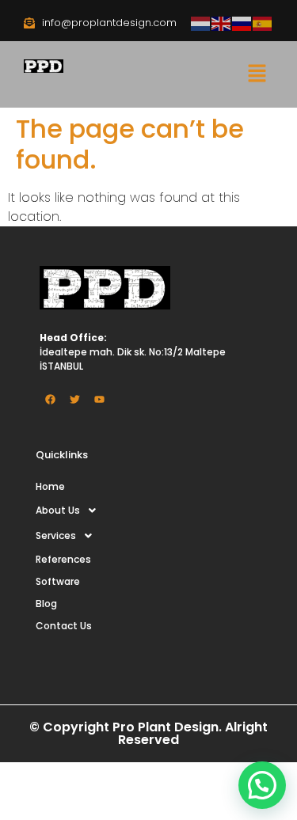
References (63, 559)
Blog (46, 603)
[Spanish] (263, 22)
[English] (221, 22)
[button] (257, 74)
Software (58, 581)
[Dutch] (201, 22)
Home (50, 486)
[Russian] (242, 22)
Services (56, 535)
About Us (58, 510)
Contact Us (64, 625)
